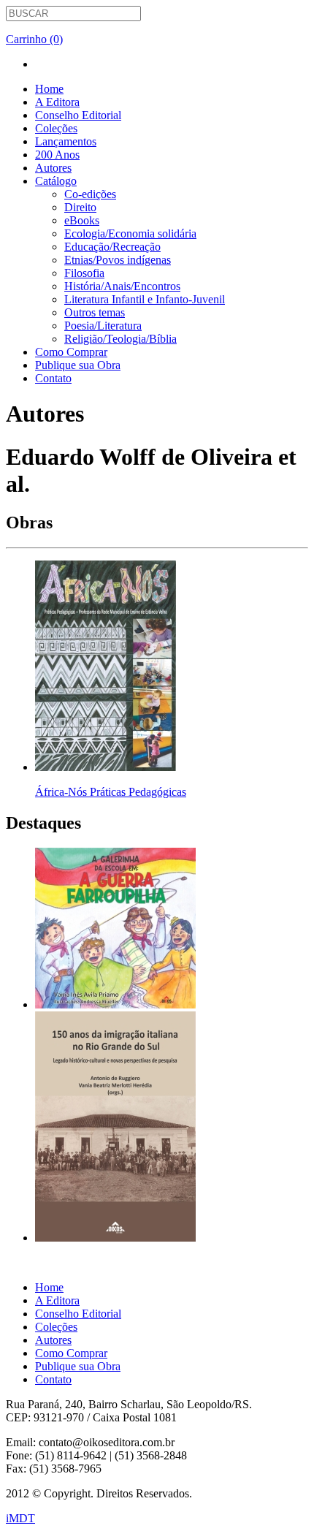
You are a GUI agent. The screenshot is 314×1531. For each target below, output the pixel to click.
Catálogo (56, 181)
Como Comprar (71, 352)
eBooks (81, 220)
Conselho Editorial (78, 115)
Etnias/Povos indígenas (117, 260)
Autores (53, 168)
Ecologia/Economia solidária (130, 233)
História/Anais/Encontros (122, 286)
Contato (53, 378)
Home (49, 89)
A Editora (57, 102)
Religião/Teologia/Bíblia (120, 339)
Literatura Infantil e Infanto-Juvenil (144, 299)
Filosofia (84, 273)
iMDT (20, 1518)
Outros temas (94, 312)
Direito (80, 207)
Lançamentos (65, 141)
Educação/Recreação (112, 246)
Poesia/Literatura (103, 325)
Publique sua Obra (77, 365)
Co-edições (90, 194)
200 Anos (57, 154)
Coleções (56, 128)
